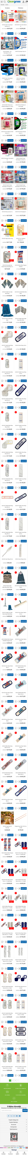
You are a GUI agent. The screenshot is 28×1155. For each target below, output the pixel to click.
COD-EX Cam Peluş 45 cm (20, 559)
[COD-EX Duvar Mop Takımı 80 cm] (7, 791)
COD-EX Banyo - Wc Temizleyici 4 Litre (7, 52)
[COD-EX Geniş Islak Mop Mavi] (7, 310)
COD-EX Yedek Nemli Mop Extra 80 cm (7, 506)
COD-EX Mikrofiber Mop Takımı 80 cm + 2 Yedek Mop (21, 880)
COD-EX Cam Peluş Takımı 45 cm (20, 613)
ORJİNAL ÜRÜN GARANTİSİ (20, 1088)
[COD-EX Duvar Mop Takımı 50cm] (7, 711)
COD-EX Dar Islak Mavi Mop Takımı (21, 586)
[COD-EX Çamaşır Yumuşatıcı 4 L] (7, 150)
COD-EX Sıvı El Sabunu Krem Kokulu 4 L (7, 132)
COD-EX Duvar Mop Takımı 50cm (7, 720)
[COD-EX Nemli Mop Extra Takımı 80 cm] (7, 764)
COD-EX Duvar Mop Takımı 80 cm (7, 800)
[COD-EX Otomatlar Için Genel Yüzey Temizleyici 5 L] (7, 256)
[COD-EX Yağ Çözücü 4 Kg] (7, 230)
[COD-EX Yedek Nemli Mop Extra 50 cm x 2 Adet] (7, 1031)
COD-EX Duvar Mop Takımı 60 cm (20, 746)
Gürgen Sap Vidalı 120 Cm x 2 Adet (21, 827)
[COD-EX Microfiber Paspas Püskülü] (20, 256)
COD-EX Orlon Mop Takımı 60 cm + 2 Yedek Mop (20, 853)
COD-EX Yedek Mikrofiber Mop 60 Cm (7, 479)
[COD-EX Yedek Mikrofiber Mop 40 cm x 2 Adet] (7, 1005)
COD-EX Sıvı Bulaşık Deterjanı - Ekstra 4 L (20, 79)
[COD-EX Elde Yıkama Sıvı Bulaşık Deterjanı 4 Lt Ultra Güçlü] (7, 96)
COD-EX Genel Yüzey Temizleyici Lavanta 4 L (21, 159)
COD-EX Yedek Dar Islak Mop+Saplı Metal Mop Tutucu (7, 613)
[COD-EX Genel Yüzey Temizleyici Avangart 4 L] (7, 176)
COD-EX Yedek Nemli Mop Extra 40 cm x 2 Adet (7, 987)
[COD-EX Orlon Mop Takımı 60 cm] (20, 711)
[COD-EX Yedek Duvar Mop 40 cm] (20, 363)
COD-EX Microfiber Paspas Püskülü (20, 266)
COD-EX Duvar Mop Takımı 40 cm (20, 640)
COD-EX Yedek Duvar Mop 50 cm (20, 426)
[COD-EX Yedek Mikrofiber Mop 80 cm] (7, 524)
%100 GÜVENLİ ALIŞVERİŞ (21, 1095)
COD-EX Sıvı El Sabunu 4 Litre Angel (21, 105)
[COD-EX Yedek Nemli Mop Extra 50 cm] (7, 390)
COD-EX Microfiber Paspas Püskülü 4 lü (7, 853)
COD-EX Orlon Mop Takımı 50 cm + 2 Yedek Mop (7, 880)
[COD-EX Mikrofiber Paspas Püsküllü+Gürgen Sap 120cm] (7, 631)
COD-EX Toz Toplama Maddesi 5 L (20, 239)
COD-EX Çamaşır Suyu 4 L (20, 51)
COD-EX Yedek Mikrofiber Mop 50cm (7, 426)
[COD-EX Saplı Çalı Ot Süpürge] (7, 817)
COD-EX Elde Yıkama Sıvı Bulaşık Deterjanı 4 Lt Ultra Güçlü (7, 105)
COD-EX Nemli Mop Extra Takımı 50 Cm (20, 666)
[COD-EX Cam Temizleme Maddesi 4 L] (7, 69)
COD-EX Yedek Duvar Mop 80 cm (20, 533)
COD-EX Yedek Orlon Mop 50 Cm (20, 399)
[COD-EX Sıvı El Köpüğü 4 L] (20, 203)
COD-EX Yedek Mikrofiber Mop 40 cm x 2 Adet (7, 1014)
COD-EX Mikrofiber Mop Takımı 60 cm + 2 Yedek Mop (7, 907)
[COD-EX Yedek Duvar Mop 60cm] (20, 470)
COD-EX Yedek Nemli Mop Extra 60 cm (7, 453)
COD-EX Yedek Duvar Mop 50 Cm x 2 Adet (20, 1067)
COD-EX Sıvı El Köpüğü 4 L (20, 211)
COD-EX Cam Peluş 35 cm (7, 559)
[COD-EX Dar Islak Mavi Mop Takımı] (20, 577)
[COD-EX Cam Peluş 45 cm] (20, 550)
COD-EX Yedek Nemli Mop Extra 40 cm (7, 346)
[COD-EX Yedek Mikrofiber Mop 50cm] (7, 417)
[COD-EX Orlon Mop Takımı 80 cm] (20, 791)
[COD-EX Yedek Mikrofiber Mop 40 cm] (7, 363)
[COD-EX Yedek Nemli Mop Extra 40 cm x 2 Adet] (7, 978)
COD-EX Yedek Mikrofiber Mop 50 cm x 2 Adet (7, 1067)
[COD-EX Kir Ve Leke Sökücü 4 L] (20, 16)
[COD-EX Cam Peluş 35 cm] (7, 550)
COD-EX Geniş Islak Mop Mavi (7, 319)
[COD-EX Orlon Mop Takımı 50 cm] (7, 684)
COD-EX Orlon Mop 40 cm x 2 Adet (21, 987)
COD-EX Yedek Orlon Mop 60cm (20, 453)
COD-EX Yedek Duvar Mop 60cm (20, 479)
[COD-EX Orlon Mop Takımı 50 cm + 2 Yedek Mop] (7, 871)
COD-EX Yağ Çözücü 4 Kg (7, 238)
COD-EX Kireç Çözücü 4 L (7, 211)
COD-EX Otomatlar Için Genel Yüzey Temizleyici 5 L (7, 266)
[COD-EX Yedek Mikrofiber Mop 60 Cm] (7, 470)
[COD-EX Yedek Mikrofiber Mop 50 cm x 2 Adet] (7, 1058)
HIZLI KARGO (7, 1095)
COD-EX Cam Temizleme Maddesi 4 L (7, 79)
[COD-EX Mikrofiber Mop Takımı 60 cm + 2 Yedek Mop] (7, 898)
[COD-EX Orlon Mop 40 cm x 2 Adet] (20, 978)
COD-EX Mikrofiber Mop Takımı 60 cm (7, 746)
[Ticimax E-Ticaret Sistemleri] (14, 1150)
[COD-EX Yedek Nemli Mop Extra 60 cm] (7, 443)
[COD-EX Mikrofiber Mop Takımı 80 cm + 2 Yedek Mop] (20, 871)
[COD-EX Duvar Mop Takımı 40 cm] (20, 631)
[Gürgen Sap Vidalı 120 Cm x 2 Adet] (20, 817)
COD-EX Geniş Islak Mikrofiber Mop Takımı (7, 586)
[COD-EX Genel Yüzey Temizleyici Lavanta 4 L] (20, 150)
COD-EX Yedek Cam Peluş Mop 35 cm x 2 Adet (7, 960)
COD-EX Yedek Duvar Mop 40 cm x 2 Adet (20, 1014)
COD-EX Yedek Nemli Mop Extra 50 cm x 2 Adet (7, 1040)
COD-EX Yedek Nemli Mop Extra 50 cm (7, 399)
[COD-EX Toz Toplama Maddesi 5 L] (20, 230)
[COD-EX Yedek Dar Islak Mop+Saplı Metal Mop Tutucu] (7, 604)
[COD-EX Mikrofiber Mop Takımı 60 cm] (7, 737)
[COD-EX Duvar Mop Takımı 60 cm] (20, 737)
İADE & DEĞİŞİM (14, 1101)
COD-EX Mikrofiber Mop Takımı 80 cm (21, 773)
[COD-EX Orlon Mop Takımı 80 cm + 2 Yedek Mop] (20, 924)
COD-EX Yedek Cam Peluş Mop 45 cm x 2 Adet (20, 960)
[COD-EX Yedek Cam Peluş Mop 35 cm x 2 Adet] (7, 951)
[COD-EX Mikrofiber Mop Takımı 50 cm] (20, 684)
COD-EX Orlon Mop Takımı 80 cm (20, 800)
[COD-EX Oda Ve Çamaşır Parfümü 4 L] (7, 16)
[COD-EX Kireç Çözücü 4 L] (7, 203)
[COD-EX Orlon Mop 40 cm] (20, 337)
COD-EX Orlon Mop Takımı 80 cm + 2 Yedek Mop (20, 934)
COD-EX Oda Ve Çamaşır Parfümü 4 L (7, 25)
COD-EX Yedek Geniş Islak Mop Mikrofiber (20, 319)
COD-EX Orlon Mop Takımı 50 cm (7, 693)
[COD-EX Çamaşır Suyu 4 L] (20, 43)
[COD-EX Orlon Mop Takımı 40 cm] (7, 657)
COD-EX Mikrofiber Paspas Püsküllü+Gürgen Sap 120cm (7, 640)
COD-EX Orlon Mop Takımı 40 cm (7, 666)
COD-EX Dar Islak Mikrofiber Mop (21, 292)
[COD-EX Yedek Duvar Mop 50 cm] (20, 417)
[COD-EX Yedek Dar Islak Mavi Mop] (7, 283)
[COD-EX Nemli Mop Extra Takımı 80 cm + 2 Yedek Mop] (7, 924)
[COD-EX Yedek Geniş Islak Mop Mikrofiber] (20, 310)
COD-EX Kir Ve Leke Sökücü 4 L (21, 25)
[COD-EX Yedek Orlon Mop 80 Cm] (20, 497)
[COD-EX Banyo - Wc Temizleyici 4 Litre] (7, 43)
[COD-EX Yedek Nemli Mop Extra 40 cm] (7, 337)
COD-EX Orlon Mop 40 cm (20, 345)
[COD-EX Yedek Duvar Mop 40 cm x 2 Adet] (20, 1005)
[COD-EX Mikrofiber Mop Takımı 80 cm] (20, 764)
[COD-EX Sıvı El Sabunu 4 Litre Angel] (20, 96)
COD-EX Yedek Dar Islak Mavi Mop (7, 292)
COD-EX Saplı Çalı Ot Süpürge (7, 827)
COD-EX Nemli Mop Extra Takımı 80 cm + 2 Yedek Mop (7, 934)
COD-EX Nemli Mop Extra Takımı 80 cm (7, 773)
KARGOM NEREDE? (7, 1088)
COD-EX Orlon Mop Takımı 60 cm (20, 720)
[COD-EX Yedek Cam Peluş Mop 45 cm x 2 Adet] (20, 951)
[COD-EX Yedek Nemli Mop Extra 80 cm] (7, 497)
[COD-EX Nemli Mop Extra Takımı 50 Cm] (20, 657)
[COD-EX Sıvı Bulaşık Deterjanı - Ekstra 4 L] (20, 69)
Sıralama (7, 8)
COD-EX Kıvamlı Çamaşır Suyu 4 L (20, 132)
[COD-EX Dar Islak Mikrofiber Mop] (20, 283)
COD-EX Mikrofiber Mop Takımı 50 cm (21, 693)
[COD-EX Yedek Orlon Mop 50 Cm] (20, 390)
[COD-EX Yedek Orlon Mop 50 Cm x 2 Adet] (20, 1031)
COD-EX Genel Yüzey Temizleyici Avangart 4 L (7, 186)
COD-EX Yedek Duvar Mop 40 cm (20, 372)
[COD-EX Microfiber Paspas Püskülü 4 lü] (7, 844)
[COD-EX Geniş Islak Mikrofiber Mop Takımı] (7, 577)
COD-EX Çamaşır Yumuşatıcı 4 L (7, 159)
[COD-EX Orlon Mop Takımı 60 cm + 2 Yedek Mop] (20, 844)
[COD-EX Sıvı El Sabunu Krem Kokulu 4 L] (7, 123)
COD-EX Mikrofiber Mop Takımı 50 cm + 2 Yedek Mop (21, 907)
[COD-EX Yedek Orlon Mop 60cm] (20, 443)
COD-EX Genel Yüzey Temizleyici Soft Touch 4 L (20, 186)
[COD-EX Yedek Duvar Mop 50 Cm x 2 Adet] (20, 1058)
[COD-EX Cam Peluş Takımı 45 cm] (20, 604)
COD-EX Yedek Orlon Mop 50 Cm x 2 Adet (20, 1040)
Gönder (25, 1110)
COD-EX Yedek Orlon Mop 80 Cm (20, 506)
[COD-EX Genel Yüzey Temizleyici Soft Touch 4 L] (20, 176)
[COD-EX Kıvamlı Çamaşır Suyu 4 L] (20, 123)
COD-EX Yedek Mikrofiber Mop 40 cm (7, 372)
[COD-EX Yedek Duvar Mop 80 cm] (20, 524)
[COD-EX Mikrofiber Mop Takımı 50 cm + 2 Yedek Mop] (20, 898)
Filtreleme (20, 8)
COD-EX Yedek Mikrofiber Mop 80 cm (7, 533)
